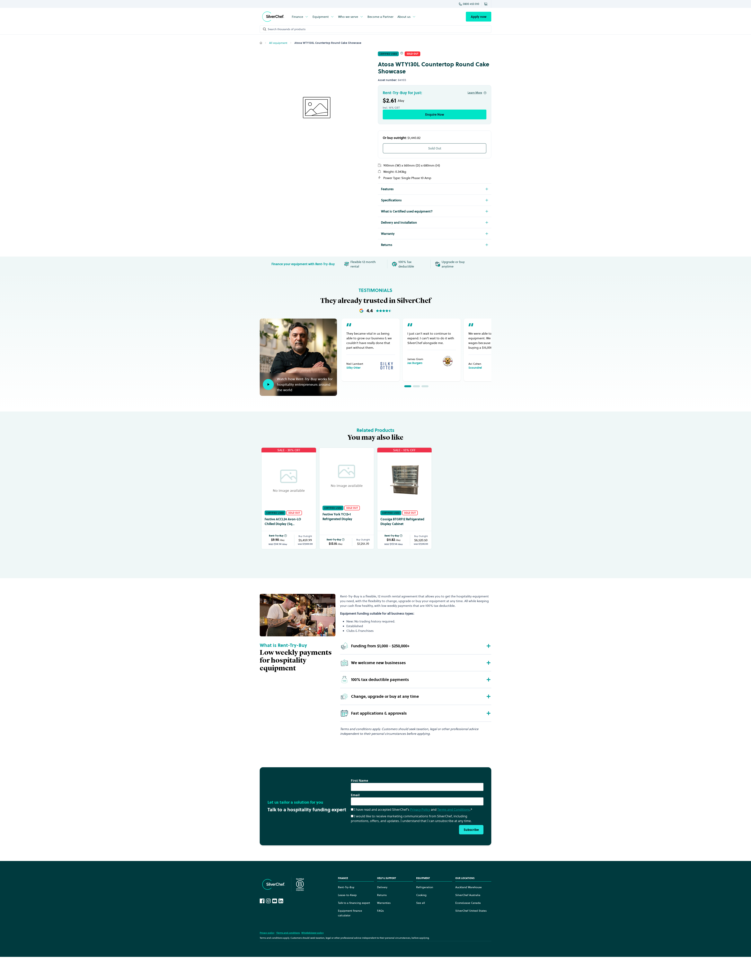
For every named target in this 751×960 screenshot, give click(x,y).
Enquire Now (434, 114)
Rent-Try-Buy (276, 535)
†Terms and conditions (288, 932)
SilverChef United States (471, 911)
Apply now (478, 16)
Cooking (421, 895)
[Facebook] (262, 901)
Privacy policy (267, 932)
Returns (382, 895)
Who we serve (348, 16)
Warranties (384, 903)
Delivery (382, 887)
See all (420, 903)
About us (404, 16)
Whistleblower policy (312, 932)
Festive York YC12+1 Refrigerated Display (337, 516)
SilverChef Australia (467, 895)
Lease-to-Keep (347, 895)
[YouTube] (274, 901)
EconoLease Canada (468, 903)
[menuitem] (300, 16)
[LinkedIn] (280, 901)
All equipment (278, 43)
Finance (297, 16)
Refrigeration (424, 887)
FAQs (380, 911)
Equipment (321, 16)
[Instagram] (268, 901)
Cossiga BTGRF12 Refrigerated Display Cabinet (402, 521)
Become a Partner (380, 16)
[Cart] (486, 4)
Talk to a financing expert (354, 903)
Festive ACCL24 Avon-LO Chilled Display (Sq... (283, 521)
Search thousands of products (286, 29)
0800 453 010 (471, 4)
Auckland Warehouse (468, 887)
